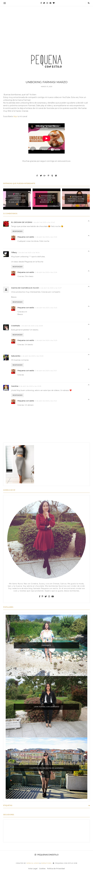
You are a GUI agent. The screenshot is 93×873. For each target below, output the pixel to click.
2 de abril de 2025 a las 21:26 (46, 272)
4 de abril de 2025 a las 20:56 (32, 326)
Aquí (15, 116)
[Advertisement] (46, 24)
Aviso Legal (32, 869)
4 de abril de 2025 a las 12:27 (51, 288)
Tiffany (14, 252)
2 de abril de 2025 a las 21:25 (46, 237)
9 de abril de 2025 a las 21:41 (46, 401)
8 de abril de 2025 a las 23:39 (30, 386)
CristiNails (15, 326)
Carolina (14, 386)
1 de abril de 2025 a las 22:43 (44, 222)
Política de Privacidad (56, 869)
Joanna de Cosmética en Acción (25, 288)
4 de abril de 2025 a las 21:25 (46, 308)
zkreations (46, 863)
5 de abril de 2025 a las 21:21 (46, 370)
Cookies (42, 869)
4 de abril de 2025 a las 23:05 (32, 356)
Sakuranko (15, 356)
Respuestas (89, 221)
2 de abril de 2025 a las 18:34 (29, 252)
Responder (17, 231)
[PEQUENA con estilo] (46, 61)
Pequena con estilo (26, 237)
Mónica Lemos (33, 863)
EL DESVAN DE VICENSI (21, 222)
